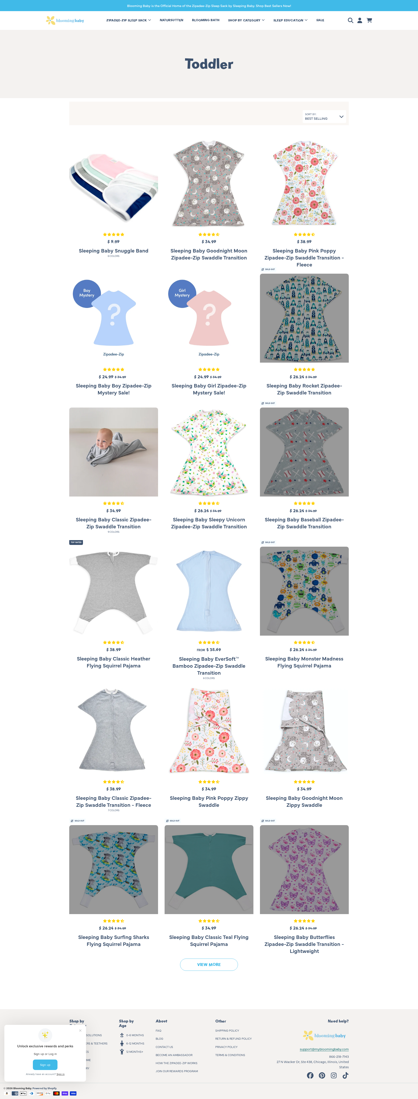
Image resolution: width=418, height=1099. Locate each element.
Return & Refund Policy (233, 1038)
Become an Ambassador (174, 1055)
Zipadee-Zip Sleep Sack (127, 20)
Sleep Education (288, 20)
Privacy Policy (226, 1047)
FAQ (158, 1030)
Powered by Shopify (44, 1088)
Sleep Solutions (89, 1035)
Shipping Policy (227, 1030)
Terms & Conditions (230, 1055)
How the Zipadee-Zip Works (176, 1063)
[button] (351, 20)
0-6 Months (135, 1035)
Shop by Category (244, 20)
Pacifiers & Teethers (92, 1043)
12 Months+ (134, 1051)
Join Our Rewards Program (177, 1071)
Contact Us (164, 1047)
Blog (159, 1038)
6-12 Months (135, 1043)
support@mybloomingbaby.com (324, 1049)
